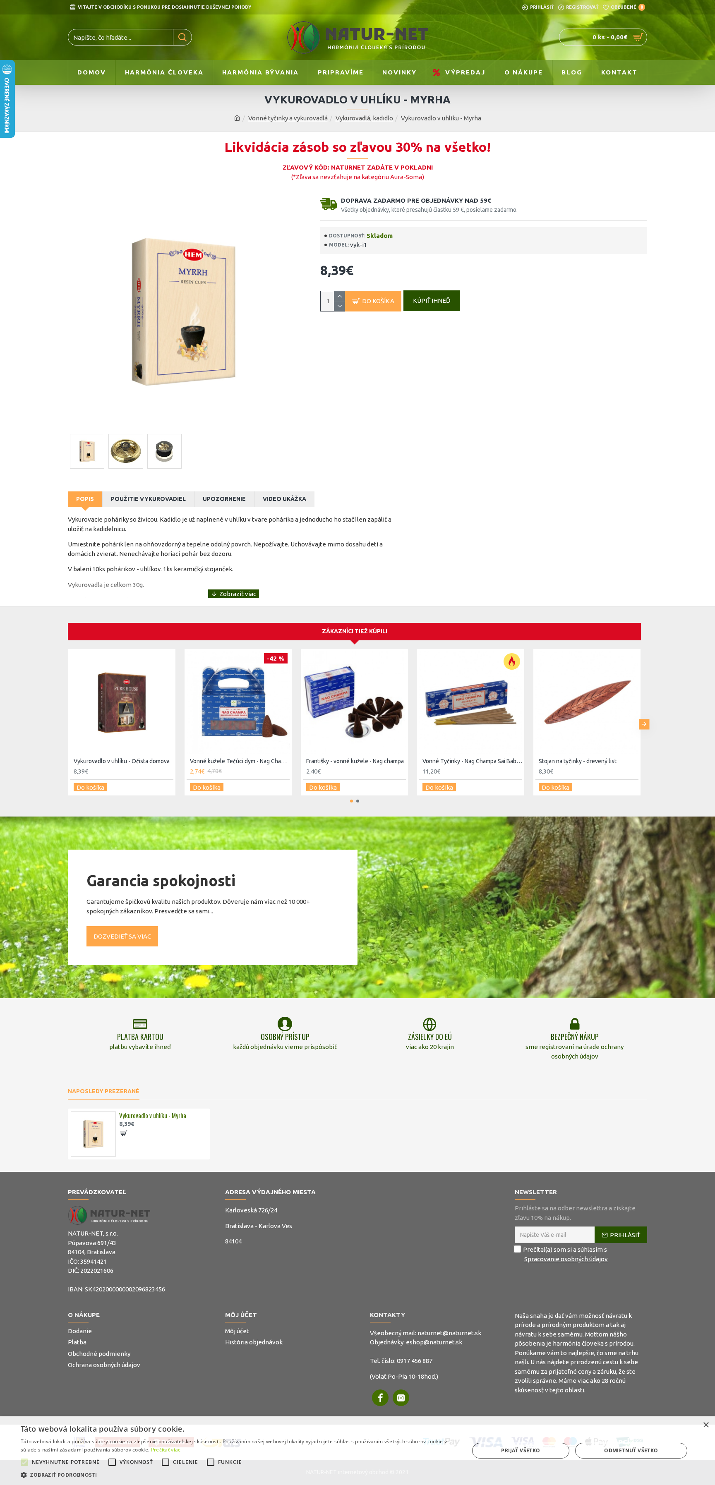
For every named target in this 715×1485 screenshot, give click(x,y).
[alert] (357, 1450)
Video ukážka (284, 499)
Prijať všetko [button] (520, 1450)
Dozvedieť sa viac (122, 936)
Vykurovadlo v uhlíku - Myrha (152, 1115)
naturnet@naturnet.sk (449, 1332)
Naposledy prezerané (103, 1091)
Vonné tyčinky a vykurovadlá (288, 118)
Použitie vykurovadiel (148, 499)
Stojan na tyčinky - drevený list (578, 761)
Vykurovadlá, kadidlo (364, 118)
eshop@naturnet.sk (434, 1342)
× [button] (706, 1425)
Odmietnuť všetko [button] (631, 1450)
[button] (65, 724)
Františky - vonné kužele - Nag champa (355, 761)
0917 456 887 (414, 1360)
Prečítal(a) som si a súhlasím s (565, 1254)
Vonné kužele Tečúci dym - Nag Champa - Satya (240, 761)
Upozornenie (224, 499)
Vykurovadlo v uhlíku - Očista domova (122, 761)
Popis (85, 499)
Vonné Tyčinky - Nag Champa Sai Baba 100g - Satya (472, 761)
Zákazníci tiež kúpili (354, 631)
